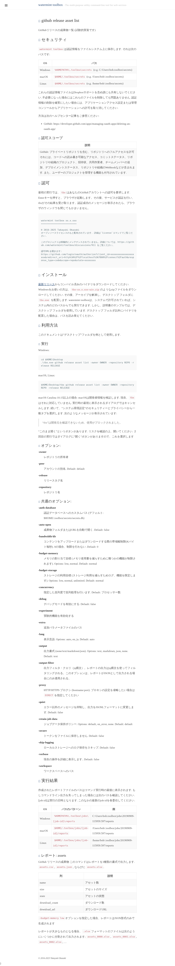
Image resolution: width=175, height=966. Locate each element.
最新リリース (46, 284)
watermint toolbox (50, 5)
